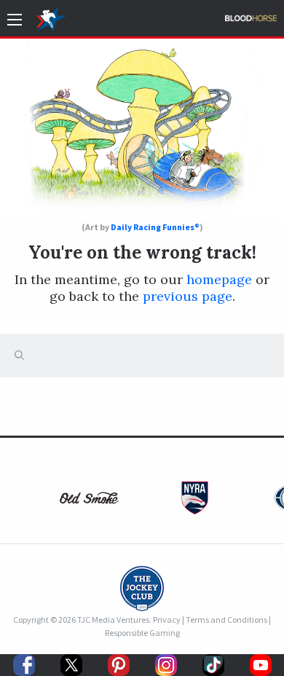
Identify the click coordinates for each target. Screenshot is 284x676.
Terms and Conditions (226, 619)
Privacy (167, 619)
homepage (219, 279)
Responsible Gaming (142, 632)
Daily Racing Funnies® (155, 226)
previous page (187, 296)
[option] (89, 502)
